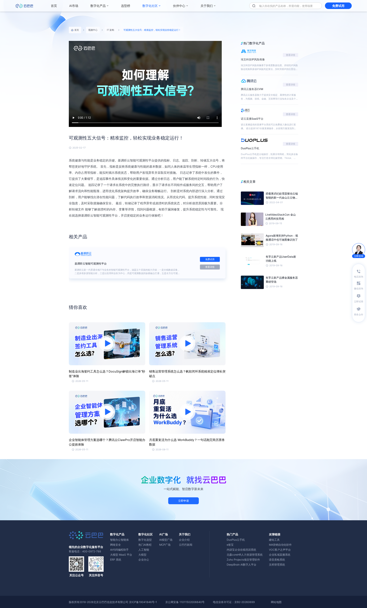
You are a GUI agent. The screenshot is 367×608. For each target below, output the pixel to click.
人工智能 (143, 549)
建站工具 (274, 539)
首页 (54, 6)
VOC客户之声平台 (280, 549)
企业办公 (143, 559)
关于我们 (207, 6)
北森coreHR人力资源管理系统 (245, 554)
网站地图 (276, 602)
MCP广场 (165, 544)
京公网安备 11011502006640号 (185, 602)
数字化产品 (98, 6)
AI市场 (73, 6)
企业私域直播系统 (279, 554)
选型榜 (125, 6)
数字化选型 (145, 539)
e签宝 (230, 544)
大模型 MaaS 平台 (121, 554)
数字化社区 (150, 6)
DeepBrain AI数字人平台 (241, 564)
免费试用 (338, 6)
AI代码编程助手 (119, 549)
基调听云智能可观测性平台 (91, 263)
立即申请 (183, 500)
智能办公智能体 (119, 539)
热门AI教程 (145, 544)
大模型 (142, 554)
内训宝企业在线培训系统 (241, 549)
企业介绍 (184, 539)
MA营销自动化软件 (280, 544)
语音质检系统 (277, 559)
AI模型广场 (165, 539)
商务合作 (358, 314)
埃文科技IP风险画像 (253, 59)
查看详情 (209, 266)
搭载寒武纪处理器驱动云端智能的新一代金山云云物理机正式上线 (282, 196)
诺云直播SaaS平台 (252, 118)
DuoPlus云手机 (250, 148)
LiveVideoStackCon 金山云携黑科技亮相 (280, 216)
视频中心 (92, 29)
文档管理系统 (277, 564)
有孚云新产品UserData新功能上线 (281, 258)
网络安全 (115, 544)
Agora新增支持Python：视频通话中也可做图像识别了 (282, 237)
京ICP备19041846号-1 (143, 602)
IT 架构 (110, 29)
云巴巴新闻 (185, 544)
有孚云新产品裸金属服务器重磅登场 (282, 279)
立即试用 (358, 301)
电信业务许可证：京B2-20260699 (234, 602)
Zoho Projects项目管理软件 (243, 559)
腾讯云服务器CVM (252, 89)
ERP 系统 (115, 559)
